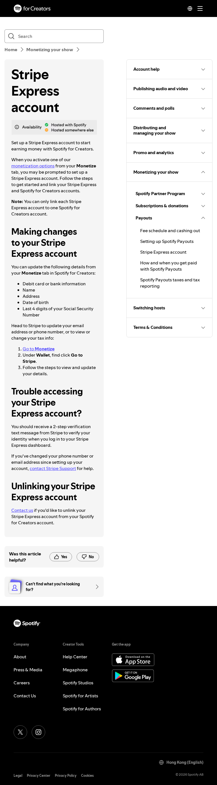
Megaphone (75, 670)
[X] (20, 732)
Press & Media (28, 670)
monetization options (33, 166)
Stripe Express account (163, 252)
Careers (22, 683)
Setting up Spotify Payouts (167, 241)
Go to (39, 349)
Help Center (75, 657)
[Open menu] (200, 8)
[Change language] (190, 8)
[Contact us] (95, 587)
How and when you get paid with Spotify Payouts (168, 266)
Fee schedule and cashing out (170, 230)
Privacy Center (38, 775)
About (20, 657)
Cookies (87, 775)
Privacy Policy (66, 775)
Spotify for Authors (82, 709)
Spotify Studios (78, 683)
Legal (18, 775)
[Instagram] (38, 732)
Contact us (22, 510)
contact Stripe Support (53, 468)
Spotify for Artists (80, 696)
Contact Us (25, 696)
